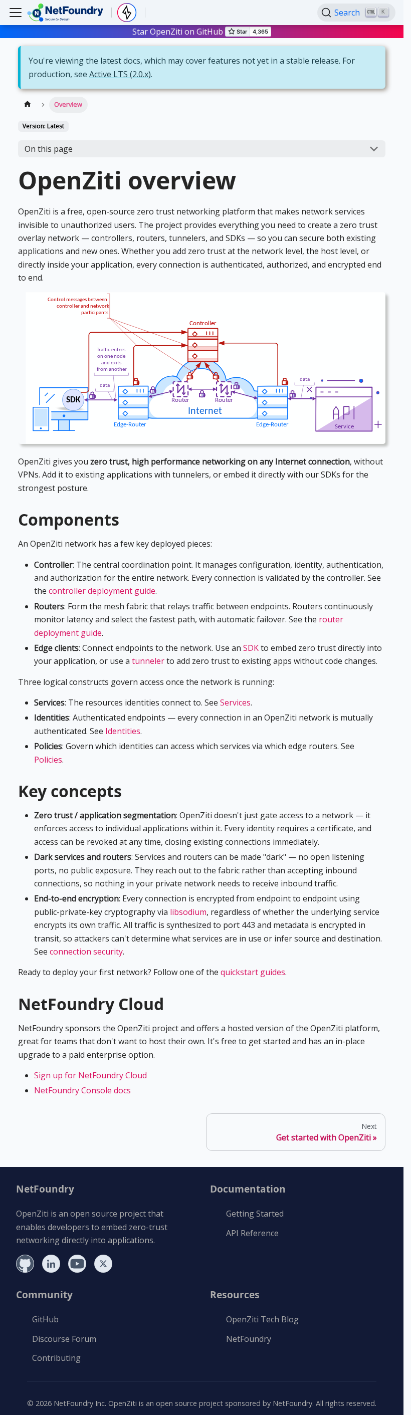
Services (235, 702)
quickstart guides (253, 972)
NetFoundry (248, 1338)
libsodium (188, 911)
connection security (86, 951)
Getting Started (255, 1213)
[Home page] (27, 104)
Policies (48, 759)
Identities (122, 731)
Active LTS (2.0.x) (120, 74)
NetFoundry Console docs (82, 1090)
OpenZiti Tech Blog (262, 1319)
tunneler (148, 660)
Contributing (56, 1357)
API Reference (252, 1233)
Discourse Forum (64, 1338)
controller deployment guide (102, 590)
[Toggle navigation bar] (15, 12)
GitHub (45, 1319)
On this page (49, 148)
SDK (251, 647)
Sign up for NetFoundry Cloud (90, 1075)
